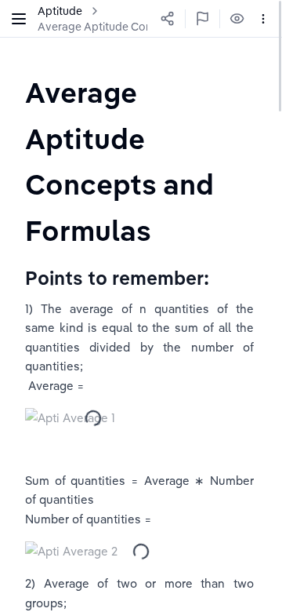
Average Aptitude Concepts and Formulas (145, 27)
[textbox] (141, 161)
